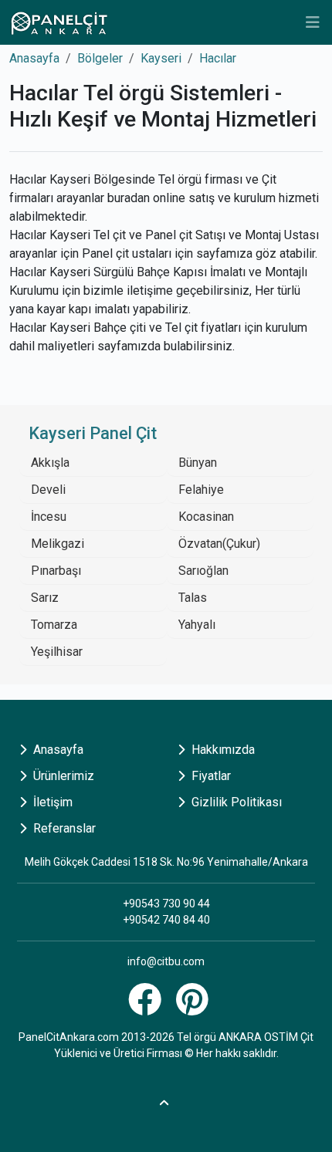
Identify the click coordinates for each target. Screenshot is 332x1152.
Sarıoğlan (203, 570)
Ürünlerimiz (62, 776)
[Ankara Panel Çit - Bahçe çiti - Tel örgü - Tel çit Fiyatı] (58, 22)
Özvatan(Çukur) (219, 543)
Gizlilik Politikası (235, 802)
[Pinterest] (194, 1008)
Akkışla (50, 462)
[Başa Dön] (166, 1101)
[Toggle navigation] (313, 22)
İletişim (51, 802)
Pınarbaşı (56, 570)
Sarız (45, 597)
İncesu (48, 516)
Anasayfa (34, 58)
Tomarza (54, 624)
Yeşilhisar (57, 651)
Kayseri (161, 58)
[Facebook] (146, 1008)
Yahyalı (196, 624)
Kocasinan (206, 516)
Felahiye (201, 489)
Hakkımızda (221, 749)
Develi (48, 489)
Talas (192, 597)
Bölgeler (100, 58)
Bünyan (197, 462)
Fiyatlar (209, 776)
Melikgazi (57, 543)
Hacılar (217, 58)
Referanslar (63, 828)
